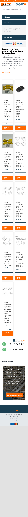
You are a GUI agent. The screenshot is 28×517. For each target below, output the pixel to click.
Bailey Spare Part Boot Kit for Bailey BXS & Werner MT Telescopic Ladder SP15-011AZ (20, 260)
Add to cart (6, 127)
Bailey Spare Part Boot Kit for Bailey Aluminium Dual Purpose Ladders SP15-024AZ (20, 160)
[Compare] (19, 4)
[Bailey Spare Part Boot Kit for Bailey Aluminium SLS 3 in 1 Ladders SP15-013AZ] (7, 241)
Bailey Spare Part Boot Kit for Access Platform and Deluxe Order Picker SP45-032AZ (20, 109)
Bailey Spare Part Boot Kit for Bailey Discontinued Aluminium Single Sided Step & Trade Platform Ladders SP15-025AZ (8, 312)
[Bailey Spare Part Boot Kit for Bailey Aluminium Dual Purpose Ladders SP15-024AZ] (20, 141)
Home (3, 9)
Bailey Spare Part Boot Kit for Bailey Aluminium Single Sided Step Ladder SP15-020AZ (20, 210)
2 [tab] (14, 402)
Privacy (12, 420)
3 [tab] (16, 402)
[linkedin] (17, 410)
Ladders (8, 9)
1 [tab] (12, 402)
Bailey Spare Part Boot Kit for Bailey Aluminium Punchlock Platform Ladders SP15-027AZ (7, 210)
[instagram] (14, 410)
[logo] (6, 3)
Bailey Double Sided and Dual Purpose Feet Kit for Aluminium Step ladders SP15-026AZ (7, 109)
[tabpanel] (14, 383)
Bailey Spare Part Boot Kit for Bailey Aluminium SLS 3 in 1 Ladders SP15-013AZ (7, 259)
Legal (16, 420)
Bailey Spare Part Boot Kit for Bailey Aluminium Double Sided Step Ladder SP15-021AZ (7, 160)
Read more (6, 72)
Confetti (16, 418)
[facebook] (11, 410)
